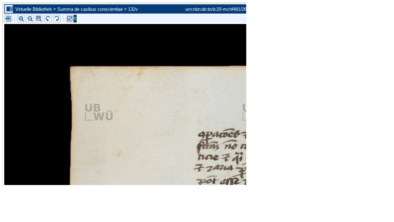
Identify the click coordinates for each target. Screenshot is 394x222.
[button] (39, 19)
